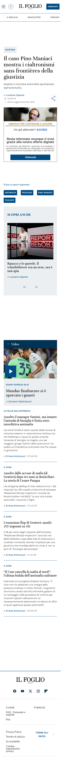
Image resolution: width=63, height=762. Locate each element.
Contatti (10, 706)
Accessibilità (13, 739)
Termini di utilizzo (15, 735)
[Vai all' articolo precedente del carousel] (25, 285)
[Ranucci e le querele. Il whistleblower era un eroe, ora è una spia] (30, 240)
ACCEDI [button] (42, 129)
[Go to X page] (30, 689)
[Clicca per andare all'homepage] (30, 679)
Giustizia (10, 49)
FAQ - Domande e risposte (16, 711)
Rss (8, 718)
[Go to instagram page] (38, 689)
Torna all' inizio (42, 732)
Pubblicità (39, 706)
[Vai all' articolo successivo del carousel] (35, 285)
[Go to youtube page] (22, 689)
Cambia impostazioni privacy (13, 747)
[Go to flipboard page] (46, 689)
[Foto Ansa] (30, 362)
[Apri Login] (10, 6)
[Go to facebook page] (14, 689)
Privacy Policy (13, 730)
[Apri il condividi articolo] (53, 98)
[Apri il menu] (3, 6)
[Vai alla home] (30, 7)
